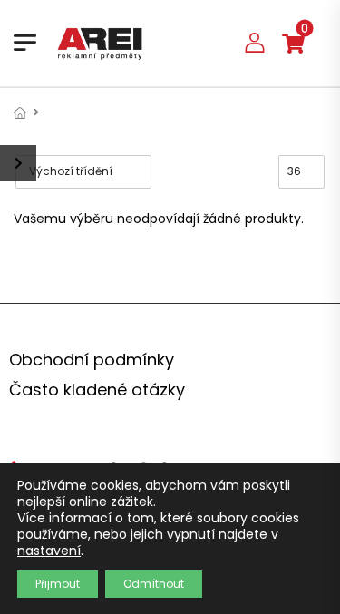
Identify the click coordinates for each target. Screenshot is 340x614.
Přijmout (57, 583)
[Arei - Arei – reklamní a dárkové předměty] (99, 43)
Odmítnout (153, 583)
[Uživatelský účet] (255, 42)
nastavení (49, 550)
